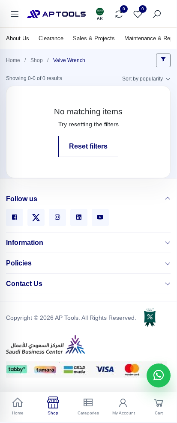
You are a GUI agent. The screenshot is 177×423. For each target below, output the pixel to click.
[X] (36, 217)
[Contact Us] (168, 283)
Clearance (51, 38)
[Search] (156, 14)
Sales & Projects (94, 38)
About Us (17, 38)
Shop (36, 60)
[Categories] (14, 14)
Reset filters (88, 146)
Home (13, 60)
